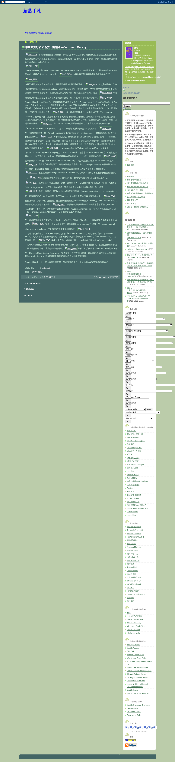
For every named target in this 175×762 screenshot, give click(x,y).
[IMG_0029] (105, 98)
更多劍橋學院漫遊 (134, 180)
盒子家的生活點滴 (134, 527)
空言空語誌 (131, 544)
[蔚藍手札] (124, 90)
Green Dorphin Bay (134, 448)
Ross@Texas (132, 571)
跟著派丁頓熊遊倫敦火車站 (137, 207)
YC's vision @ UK (134, 581)
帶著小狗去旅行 (133, 458)
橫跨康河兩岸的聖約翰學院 (137, 183)
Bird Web (130, 651)
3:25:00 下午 (49, 277)
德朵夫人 (130, 588)
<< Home (28, 295)
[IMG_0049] (31, 191)
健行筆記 (130, 601)
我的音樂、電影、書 (135, 434)
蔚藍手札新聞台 (133, 438)
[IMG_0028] (46, 137)
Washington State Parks (136, 658)
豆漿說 (129, 454)
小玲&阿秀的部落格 (134, 616)
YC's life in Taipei (134, 584)
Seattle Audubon (133, 648)
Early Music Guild (134, 715)
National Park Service (135, 655)
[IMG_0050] (65, 74)
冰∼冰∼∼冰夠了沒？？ (136, 441)
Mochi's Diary (132, 550)
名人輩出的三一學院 (135, 190)
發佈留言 (30, 288)
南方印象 (130, 564)
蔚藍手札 (32, 10)
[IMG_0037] (31, 172)
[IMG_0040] (46, 123)
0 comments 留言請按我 (107, 277)
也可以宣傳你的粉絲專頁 (131, 93)
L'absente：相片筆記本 (136, 594)
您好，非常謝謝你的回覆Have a (134, 274)
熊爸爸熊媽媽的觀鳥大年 (137, 505)
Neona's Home (132, 475)
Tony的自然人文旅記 (135, 530)
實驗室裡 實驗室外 (134, 495)
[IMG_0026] (31, 54)
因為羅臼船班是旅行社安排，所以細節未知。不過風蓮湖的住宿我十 (140, 282)
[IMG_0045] (44, 240)
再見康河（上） (133, 204)
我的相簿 (130, 165)
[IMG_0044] (105, 128)
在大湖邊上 (131, 492)
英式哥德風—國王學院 (136, 197)
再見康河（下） (133, 200)
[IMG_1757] (31, 183)
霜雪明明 (130, 598)
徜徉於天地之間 (133, 502)
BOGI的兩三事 (133, 461)
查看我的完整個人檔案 (136, 81)
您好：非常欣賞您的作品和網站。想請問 (137, 290)
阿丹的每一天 (132, 554)
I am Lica (130, 471)
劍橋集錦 (46, 268)
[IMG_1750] (91, 84)
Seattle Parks (132, 690)
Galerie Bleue (132, 512)
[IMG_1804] (58, 204)
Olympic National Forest (136, 674)
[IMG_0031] (58, 112)
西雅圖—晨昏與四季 (135, 620)
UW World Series (134, 712)
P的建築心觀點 (133, 591)
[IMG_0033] (105, 92)
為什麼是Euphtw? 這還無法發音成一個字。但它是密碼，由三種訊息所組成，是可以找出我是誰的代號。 (139, 69)
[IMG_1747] (32, 66)
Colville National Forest (136, 681)
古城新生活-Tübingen (135, 465)
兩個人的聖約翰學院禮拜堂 (137, 187)
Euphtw (137, 50)
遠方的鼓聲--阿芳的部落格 (137, 481)
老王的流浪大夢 (133, 561)
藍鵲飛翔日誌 (132, 540)
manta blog (131, 515)
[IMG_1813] (83, 229)
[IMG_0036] (31, 164)
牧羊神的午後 (132, 567)
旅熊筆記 (130, 444)
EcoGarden (131, 488)
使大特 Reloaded (133, 630)
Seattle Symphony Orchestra (138, 705)
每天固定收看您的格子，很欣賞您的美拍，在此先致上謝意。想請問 (140, 265)
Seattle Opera (132, 708)
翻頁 (129, 613)
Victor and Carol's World (136, 626)
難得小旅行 (37, 272)
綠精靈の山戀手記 (134, 534)
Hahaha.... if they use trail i (137, 249)
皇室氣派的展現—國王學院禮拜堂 (140, 193)
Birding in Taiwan (133, 645)
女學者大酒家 (132, 468)
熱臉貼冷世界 (132, 478)
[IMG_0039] (36, 178)
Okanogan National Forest (137, 678)
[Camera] (127, 109)
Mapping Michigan (134, 547)
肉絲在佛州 (131, 574)
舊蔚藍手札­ (131, 431)
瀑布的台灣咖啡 (133, 485)
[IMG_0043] (38, 224)
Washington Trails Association (139, 693)
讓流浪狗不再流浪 (134, 451)
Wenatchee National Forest (137, 667)
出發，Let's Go (133, 557)
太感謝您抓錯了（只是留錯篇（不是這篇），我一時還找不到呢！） (140, 227)
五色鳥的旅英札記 (134, 577)
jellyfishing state (133, 633)
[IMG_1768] (52, 148)
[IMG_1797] (32, 216)
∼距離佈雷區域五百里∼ (136, 537)
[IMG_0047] (71, 248)
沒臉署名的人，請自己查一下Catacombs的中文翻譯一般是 (138, 298)
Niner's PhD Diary (134, 623)
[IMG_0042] (109, 196)
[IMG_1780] (31, 79)
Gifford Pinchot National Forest (139, 671)
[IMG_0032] (109, 156)
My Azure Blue (133, 498)
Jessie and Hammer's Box (137, 509)
